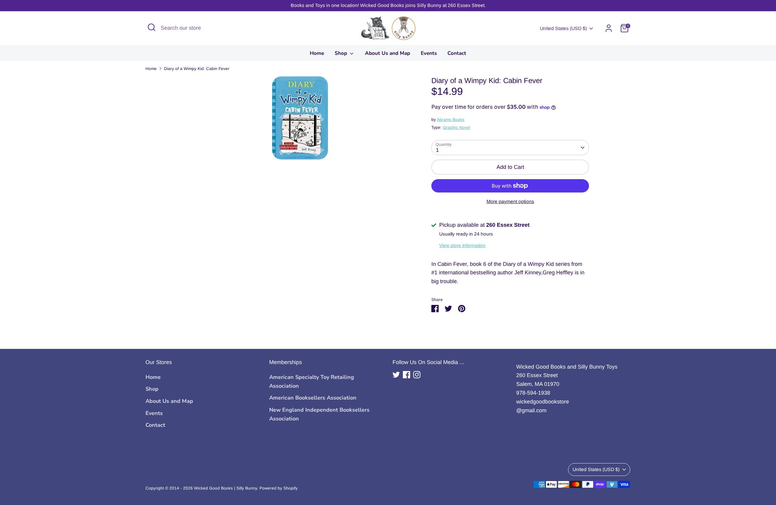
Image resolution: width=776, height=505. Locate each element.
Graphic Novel (456, 127)
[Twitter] (396, 374)
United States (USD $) (563, 28)
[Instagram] (416, 374)
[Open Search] (152, 27)
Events (429, 53)
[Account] (609, 28)
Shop (342, 53)
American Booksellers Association (312, 397)
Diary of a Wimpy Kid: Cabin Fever (196, 68)
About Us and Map (387, 53)
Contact (456, 53)
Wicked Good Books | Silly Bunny (225, 488)
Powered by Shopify (278, 488)
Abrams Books (450, 119)
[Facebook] (406, 374)
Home (317, 53)
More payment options (510, 201)
